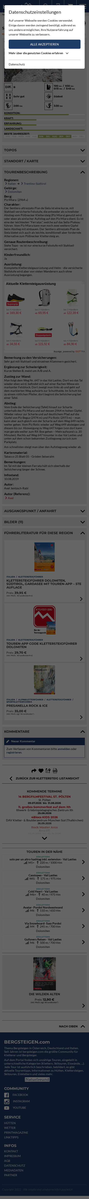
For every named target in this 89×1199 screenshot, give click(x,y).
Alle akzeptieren (44, 44)
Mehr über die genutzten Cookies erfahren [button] (36, 53)
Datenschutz (17, 64)
